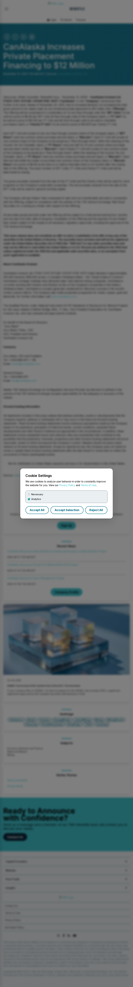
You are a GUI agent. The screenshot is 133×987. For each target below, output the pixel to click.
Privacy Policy (67, 485)
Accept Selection (67, 510)
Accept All (37, 510)
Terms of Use (88, 485)
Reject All (96, 510)
